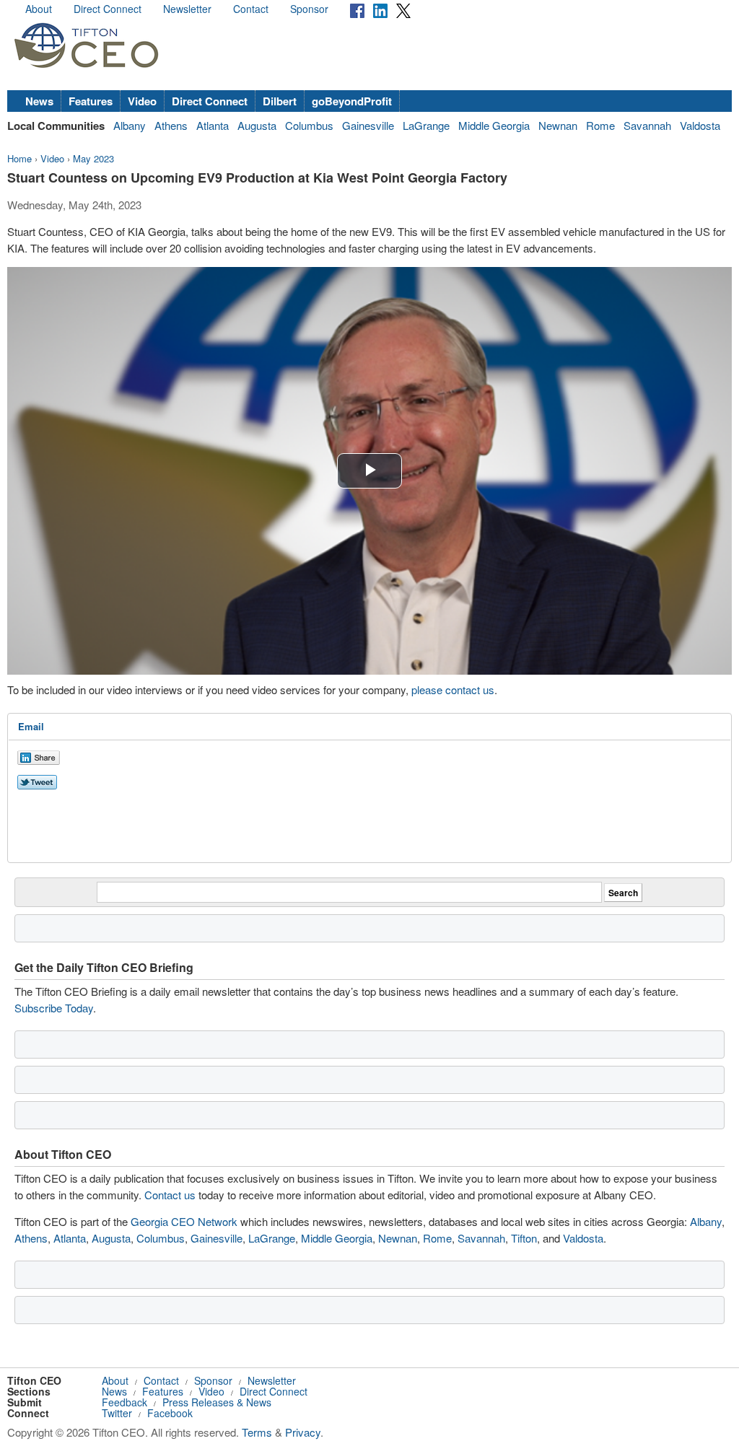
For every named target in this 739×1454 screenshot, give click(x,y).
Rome (600, 125)
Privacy (302, 1432)
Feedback (124, 1402)
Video (142, 101)
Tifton (524, 1237)
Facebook (170, 1413)
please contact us (452, 689)
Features (91, 101)
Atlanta (212, 125)
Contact (250, 8)
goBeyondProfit (352, 101)
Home (19, 158)
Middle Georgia (494, 125)
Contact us (170, 1194)
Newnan (557, 125)
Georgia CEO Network (184, 1221)
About (38, 8)
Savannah (647, 125)
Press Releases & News (216, 1402)
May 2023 (93, 158)
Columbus (309, 125)
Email (31, 726)
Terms (257, 1432)
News (39, 101)
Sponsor (309, 8)
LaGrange (426, 125)
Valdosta (700, 125)
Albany (129, 125)
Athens (171, 125)
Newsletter (187, 8)
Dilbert (280, 101)
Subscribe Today (53, 1007)
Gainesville (368, 125)
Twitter (117, 1413)
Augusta (256, 125)
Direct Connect (107, 8)
